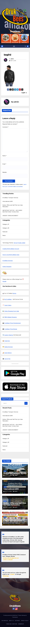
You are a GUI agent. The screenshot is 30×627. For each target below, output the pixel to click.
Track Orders (7, 305)
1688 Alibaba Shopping (10, 317)
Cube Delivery (8, 352)
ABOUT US (11, 620)
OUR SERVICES (5, 620)
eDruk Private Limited (19, 242)
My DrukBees (8, 299)
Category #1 (6, 224)
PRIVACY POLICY (25, 620)
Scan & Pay (7, 358)
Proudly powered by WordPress (10, 615)
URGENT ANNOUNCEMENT (10, 215)
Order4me (7, 341)
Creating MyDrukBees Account (11, 248)
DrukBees (15, 31)
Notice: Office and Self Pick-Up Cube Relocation (14, 504)
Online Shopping (7, 266)
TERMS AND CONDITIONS (11, 623)
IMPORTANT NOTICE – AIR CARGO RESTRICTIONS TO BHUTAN (14, 521)
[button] (25, 46)
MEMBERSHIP (21, 623)
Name (4, 155)
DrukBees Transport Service (10, 197)
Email (4, 164)
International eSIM (8, 201)
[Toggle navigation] (14, 46)
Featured (5, 231)
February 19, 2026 (10, 523)
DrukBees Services (8, 260)
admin (12, 58)
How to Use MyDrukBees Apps (11, 254)
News (4, 235)
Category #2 (6, 228)
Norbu (14, 293)
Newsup (23, 615)
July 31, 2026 (8, 475)
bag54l (23, 92)
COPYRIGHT (17, 620)
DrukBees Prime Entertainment (12, 323)
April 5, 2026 (8, 507)
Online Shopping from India (11, 311)
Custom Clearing (8, 335)
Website (4, 172)
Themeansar (15, 617)
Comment (5, 127)
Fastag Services (8, 347)
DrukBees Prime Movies (10, 329)
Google (4, 281)
